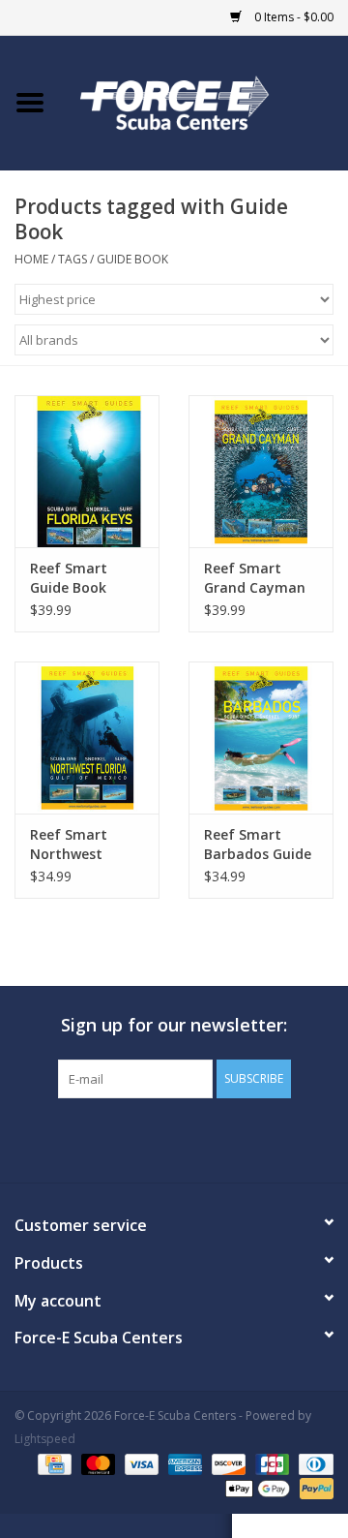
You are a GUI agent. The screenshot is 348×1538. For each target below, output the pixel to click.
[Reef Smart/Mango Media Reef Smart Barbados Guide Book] (261, 737)
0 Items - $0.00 (292, 17)
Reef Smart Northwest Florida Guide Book (74, 844)
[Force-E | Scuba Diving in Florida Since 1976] (204, 101)
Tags (72, 259)
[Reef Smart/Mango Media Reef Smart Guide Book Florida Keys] (87, 471)
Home (31, 259)
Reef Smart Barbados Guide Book (257, 844)
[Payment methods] (52, 1463)
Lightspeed (44, 1438)
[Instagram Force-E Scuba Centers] (243, 1138)
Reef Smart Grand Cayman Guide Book (254, 578)
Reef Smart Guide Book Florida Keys (70, 578)
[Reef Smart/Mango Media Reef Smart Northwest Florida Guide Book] (87, 737)
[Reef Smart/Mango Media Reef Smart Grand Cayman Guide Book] (261, 471)
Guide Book (132, 259)
